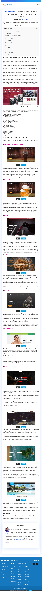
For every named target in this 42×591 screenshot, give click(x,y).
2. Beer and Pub (10, 38)
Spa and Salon (27, 577)
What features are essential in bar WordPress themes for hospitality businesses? (20, 32)
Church (12, 573)
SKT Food (7, 254)
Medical (19, 579)
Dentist (12, 578)
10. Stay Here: (10, 52)
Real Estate (27, 574)
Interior (19, 574)
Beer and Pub (7, 179)
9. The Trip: (9, 50)
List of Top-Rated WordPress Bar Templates (13, 35)
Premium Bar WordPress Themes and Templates (14, 30)
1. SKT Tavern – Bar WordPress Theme (14, 37)
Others (12, 563)
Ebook (12, 579)
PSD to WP (3, 568)
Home (6, 11)
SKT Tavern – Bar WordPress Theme (13, 144)
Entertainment (20, 563)
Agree (30, 590)
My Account (25, 1)
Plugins (26, 571)
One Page (26, 566)
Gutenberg (20, 569)
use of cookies (26, 590)
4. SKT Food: (9, 42)
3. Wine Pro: (9, 40)
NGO (25, 563)
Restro (6, 366)
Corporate (13, 576)
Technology (27, 581)
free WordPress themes (18, 539)
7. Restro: (8, 47)
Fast (19, 564)
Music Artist (20, 582)
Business (13, 571)
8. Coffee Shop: (10, 49)
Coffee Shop (7, 408)
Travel (26, 582)
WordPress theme (8, 533)
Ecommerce (13, 581)
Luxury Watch (8, 290)
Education (13, 583)
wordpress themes (11, 11)
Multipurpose (20, 581)
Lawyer (19, 576)
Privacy (2, 577)
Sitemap (2, 574)
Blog (2, 572)
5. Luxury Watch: (10, 43)
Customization (4, 564)
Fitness (19, 566)
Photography (27, 569)
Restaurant (27, 576)
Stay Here (7, 479)
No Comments (25, 19)
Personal (26, 568)
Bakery (12, 568)
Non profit (26, 564)
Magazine (20, 577)
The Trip (6, 442)
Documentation (17, 1)
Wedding (26, 584)
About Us (3, 563)
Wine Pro (6, 215)
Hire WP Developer (4, 566)
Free (19, 568)
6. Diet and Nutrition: (11, 45)
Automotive (13, 566)
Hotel (19, 571)
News (19, 584)
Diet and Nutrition (9, 328)
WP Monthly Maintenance (3, 570)
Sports (26, 579)
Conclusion (7, 54)
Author (12, 565)
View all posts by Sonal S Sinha (21, 545)
